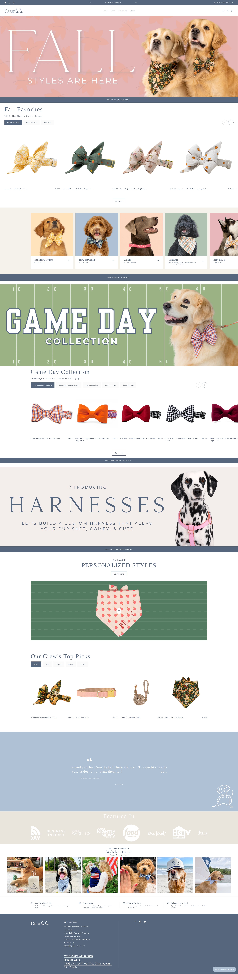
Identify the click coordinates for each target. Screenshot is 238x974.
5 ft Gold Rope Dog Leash (130, 717)
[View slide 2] (118, 784)
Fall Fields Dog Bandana (174, 717)
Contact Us (69, 943)
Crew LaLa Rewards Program (76, 933)
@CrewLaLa (123, 855)
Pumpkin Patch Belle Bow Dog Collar (192, 189)
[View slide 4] (122, 784)
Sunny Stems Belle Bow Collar (16, 189)
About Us (68, 930)
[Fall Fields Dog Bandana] (186, 692)
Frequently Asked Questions (76, 927)
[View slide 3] (120, 784)
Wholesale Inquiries (72, 936)
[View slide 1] (116, 784)
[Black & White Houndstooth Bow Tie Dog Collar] (186, 413)
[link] (88, 965)
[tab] (13, 122)
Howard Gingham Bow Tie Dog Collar (45, 438)
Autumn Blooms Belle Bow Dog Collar (77, 189)
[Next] (136, 2)
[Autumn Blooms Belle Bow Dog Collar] (90, 157)
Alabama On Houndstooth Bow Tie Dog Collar (138, 438)
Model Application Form (74, 946)
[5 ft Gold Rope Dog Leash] (141, 692)
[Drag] (119, 610)
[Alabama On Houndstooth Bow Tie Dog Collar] (141, 413)
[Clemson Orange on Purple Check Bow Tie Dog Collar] (96, 413)
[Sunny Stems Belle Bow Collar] (32, 157)
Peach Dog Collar (82, 717)
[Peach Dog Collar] (96, 692)
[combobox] (224, 2)
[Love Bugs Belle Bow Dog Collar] (148, 157)
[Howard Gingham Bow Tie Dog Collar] (52, 413)
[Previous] (90, 2)
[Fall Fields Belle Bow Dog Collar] (52, 692)
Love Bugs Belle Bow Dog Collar (133, 189)
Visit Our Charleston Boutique (77, 939)
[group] (25, 875)
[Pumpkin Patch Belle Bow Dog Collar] (206, 157)
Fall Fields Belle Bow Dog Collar (44, 717)
